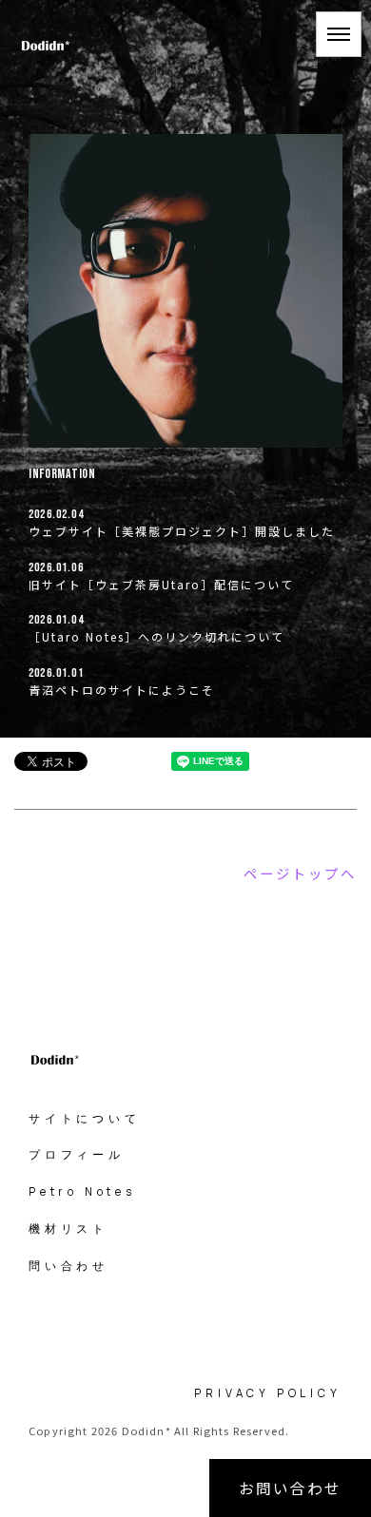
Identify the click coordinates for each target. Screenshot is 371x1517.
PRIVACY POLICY (267, 1393)
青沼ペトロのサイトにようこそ (122, 690)
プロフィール (77, 1154)
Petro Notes (82, 1191)
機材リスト (68, 1228)
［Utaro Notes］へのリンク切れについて (156, 636)
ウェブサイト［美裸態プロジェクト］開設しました (182, 531)
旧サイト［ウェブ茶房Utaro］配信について (161, 584)
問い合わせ (68, 1265)
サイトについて (85, 1118)
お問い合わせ (290, 1487)
